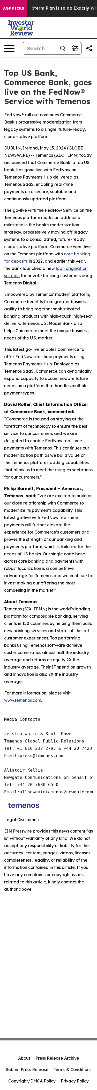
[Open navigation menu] (9, 48)
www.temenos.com (22, 700)
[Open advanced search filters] (75, 48)
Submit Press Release (27, 1069)
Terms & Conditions (72, 1069)
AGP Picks (13, 8)
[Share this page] (89, 48)
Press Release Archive (57, 1058)
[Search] (62, 48)
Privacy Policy (75, 1081)
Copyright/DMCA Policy (32, 1081)
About (24, 1058)
